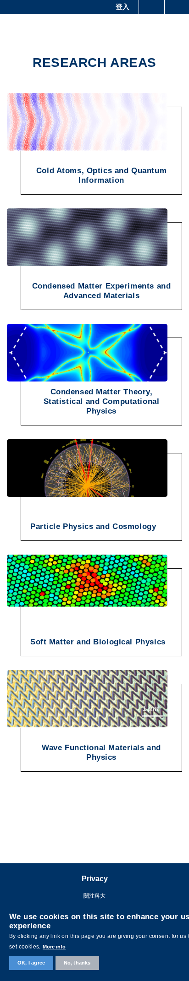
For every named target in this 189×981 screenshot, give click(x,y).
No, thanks (77, 962)
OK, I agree (31, 962)
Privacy (95, 879)
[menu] (176, 29)
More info (54, 946)
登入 (122, 7)
